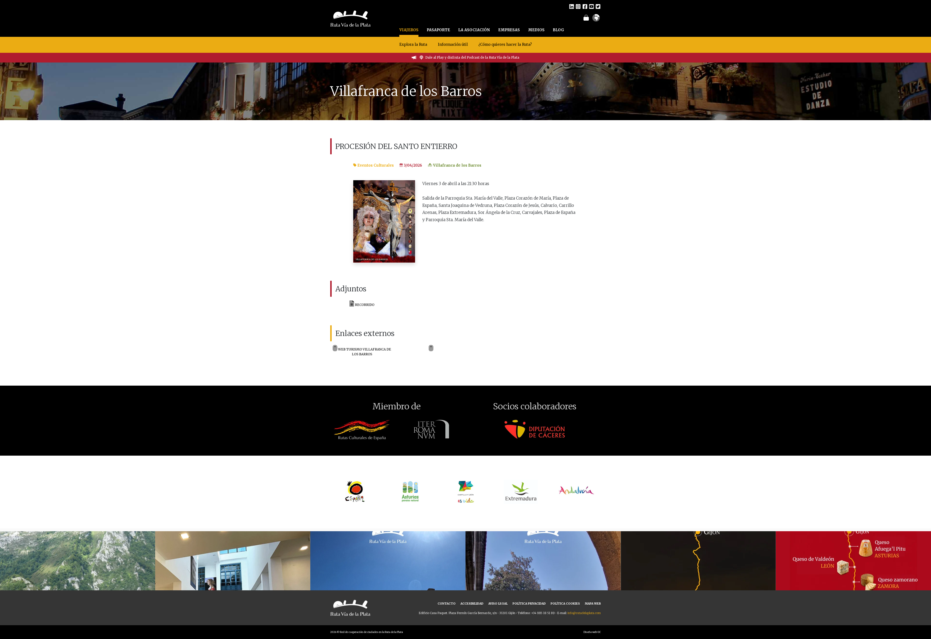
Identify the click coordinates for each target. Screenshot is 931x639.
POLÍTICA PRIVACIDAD (529, 603)
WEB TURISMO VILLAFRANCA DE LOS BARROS (364, 351)
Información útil (453, 44)
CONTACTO (447, 603)
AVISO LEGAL (498, 603)
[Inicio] (350, 18)
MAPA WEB (593, 603)
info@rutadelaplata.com (584, 613)
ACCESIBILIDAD (471, 603)
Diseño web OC (592, 632)
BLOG (558, 30)
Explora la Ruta (413, 44)
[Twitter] (598, 6)
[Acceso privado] (586, 17)
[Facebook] (585, 6)
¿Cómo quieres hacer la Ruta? (505, 44)
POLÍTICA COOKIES (565, 603)
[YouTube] (591, 6)
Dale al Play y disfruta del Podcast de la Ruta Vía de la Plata (472, 57)
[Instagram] (578, 6)
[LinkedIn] (571, 6)
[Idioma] (596, 19)
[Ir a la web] (431, 348)
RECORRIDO (364, 305)
